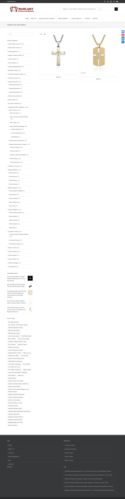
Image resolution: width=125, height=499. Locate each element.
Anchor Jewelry (12, 259)
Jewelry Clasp (12, 59)
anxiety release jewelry (13, 336)
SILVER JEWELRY (13, 209)
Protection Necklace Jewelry (15, 74)
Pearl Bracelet (13, 176)
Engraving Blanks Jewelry (14, 353)
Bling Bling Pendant (26, 336)
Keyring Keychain (13, 51)
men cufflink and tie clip (14, 367)
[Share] (123, 42)
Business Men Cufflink (23, 338)
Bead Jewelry (12, 172)
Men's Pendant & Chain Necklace (19, 116)
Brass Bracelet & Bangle (15, 190)
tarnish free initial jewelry (14, 400)
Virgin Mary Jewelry (13, 405)
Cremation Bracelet (14, 240)
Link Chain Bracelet (16, 133)
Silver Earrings (13, 220)
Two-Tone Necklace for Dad (15, 403)
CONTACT (11, 464)
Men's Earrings (14, 113)
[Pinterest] (123, 35)
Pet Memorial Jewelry (15, 244)
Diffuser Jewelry (12, 247)
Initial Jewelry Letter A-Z (14, 44)
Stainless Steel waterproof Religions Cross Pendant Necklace (18, 390)
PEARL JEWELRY (13, 170)
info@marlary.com (11, 1)
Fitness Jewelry (12, 255)
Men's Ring (13, 122)
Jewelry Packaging (13, 263)
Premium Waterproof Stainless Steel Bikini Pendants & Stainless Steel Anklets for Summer (89, 486)
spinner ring (20, 375)
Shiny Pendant (11, 375)
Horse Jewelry (12, 62)
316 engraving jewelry (13, 322)
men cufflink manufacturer (14, 369)
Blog (9, 460)
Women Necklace (15, 162)
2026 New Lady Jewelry (14, 333)
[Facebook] (123, 31)
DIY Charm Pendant (13, 103)
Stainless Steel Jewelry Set (16, 140)
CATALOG (11, 452)
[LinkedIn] (123, 38)
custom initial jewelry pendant (15, 350)
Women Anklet (14, 151)
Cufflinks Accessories (13, 347)
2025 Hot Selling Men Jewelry (15, 327)
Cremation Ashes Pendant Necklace (19, 234)
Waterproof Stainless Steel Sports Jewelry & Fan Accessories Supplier (83, 479)
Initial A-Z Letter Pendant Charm (16, 358)
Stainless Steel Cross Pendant (15, 381)
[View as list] (44, 34)
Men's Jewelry (13, 110)
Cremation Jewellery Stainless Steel (17, 341)
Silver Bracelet (13, 216)
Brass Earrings (13, 198)
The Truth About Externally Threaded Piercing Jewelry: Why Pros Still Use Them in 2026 (88, 475)
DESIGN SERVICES (13, 456)
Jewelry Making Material (14, 66)
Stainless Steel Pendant (14, 386)
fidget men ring (26, 353)
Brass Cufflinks (12, 338)
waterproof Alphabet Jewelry (15, 408)
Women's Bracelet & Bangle (17, 154)
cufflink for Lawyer (22, 344)
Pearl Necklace (13, 180)
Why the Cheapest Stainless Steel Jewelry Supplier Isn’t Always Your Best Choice (86, 482)
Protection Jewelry (13, 78)
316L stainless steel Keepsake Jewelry (17, 324)
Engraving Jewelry (13, 81)
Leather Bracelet (15, 129)
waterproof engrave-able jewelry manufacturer (19, 411)
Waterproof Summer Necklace (15, 417)
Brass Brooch (12, 194)
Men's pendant (26, 364)
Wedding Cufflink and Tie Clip (15, 422)
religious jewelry (27, 369)
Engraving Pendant (14, 84)
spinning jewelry (12, 378)
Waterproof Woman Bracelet (15, 419)
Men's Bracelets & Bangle (17, 126)
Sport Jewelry (12, 99)
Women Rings (14, 158)
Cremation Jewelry (13, 231)
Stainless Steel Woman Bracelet (16, 394)
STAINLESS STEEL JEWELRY (16, 107)
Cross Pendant (11, 344)
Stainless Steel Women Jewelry (17, 144)
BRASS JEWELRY (13, 188)
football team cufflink (13, 355)
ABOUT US (11, 449)
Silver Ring (12, 227)
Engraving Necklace (14, 92)
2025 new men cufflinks (14, 330)
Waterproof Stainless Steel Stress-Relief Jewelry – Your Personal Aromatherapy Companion (89, 490)
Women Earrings (14, 147)
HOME (10, 445)
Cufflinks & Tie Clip (13, 166)
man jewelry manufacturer (14, 364)
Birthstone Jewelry (13, 70)
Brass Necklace (13, 202)
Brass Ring (12, 206)
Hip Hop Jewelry (12, 251)
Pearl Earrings (13, 184)
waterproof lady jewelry (13, 414)
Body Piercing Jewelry (14, 96)
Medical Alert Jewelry (14, 47)
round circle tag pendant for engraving (17, 372)
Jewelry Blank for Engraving (15, 361)
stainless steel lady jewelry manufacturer (18, 383)
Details (59, 77)
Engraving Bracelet (14, 88)
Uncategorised (12, 266)
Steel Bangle (14, 136)
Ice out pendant (24, 355)
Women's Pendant (12, 425)
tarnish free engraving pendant (15, 397)
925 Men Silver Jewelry (15, 212)
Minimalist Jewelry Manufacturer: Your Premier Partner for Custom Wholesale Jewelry (88, 471)
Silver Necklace (13, 224)
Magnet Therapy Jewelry (15, 55)
